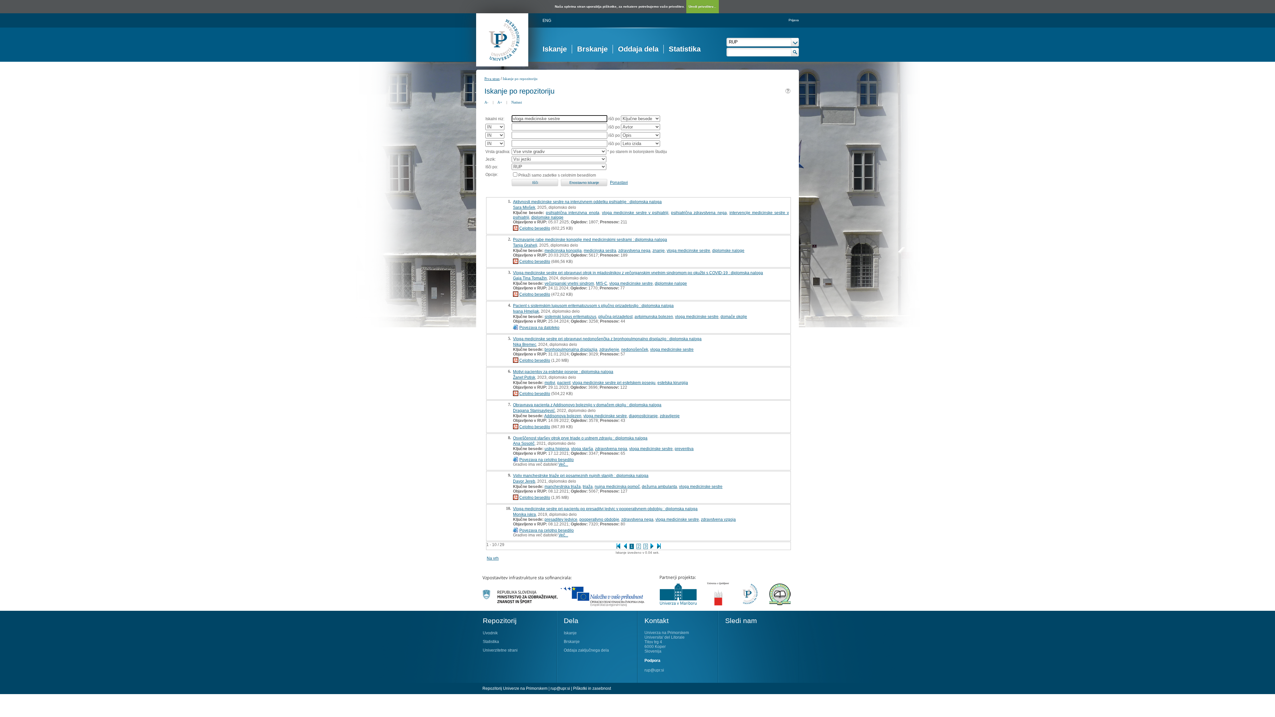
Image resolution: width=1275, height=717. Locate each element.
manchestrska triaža (563, 486)
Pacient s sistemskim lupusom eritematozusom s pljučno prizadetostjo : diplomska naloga (593, 305)
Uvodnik (490, 633)
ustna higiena (557, 448)
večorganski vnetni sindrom (569, 283)
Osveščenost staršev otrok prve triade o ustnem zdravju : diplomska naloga (580, 438)
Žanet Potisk (524, 377)
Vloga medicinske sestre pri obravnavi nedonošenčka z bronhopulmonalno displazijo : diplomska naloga (607, 339)
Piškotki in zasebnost (592, 688)
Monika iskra (524, 514)
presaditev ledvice (561, 519)
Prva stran (492, 79)
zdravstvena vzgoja (718, 519)
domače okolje (734, 316)
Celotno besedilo (534, 228)
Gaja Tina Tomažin (530, 278)
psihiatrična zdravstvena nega (698, 212)
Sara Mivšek (524, 207)
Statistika (685, 49)
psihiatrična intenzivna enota (572, 212)
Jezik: (490, 159)
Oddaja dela (638, 49)
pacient (563, 382)
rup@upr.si (654, 670)
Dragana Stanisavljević (534, 410)
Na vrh (493, 558)
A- (486, 102)
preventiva (684, 448)
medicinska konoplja (563, 250)
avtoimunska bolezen (654, 316)
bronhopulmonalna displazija (571, 349)
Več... (563, 464)
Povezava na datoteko (539, 327)
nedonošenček (634, 349)
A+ (499, 102)
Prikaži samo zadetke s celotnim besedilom (557, 175)
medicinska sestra (600, 250)
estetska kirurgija (672, 382)
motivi (550, 382)
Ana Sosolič (524, 443)
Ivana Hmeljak (526, 311)
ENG (547, 20)
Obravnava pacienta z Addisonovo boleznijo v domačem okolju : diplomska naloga (587, 405)
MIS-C (601, 283)
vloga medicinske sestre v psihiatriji (635, 212)
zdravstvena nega (634, 250)
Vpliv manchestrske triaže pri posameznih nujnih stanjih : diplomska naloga (580, 475)
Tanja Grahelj (525, 245)
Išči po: (491, 167)
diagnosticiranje (643, 416)
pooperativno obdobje (599, 519)
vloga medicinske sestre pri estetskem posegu (613, 382)
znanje (658, 250)
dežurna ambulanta (659, 486)
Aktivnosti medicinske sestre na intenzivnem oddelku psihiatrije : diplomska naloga (587, 201)
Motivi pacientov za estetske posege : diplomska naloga (563, 371)
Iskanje (555, 49)
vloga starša (582, 448)
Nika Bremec (524, 344)
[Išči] (795, 52)
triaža (588, 486)
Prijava (794, 20)
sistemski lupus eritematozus (570, 316)
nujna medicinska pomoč (617, 486)
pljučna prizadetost (615, 316)
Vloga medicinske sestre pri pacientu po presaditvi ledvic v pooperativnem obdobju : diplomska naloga (605, 509)
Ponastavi (619, 182)
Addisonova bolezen (562, 416)
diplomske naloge (547, 217)
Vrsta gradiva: (497, 151)
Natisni (516, 102)
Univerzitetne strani (500, 650)
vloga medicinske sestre (688, 250)
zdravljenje (609, 349)
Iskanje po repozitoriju (520, 79)
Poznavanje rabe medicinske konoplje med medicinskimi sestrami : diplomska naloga (590, 239)
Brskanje (592, 49)
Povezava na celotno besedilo (546, 459)
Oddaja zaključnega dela (586, 650)
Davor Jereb (524, 481)
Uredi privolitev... (702, 6)
